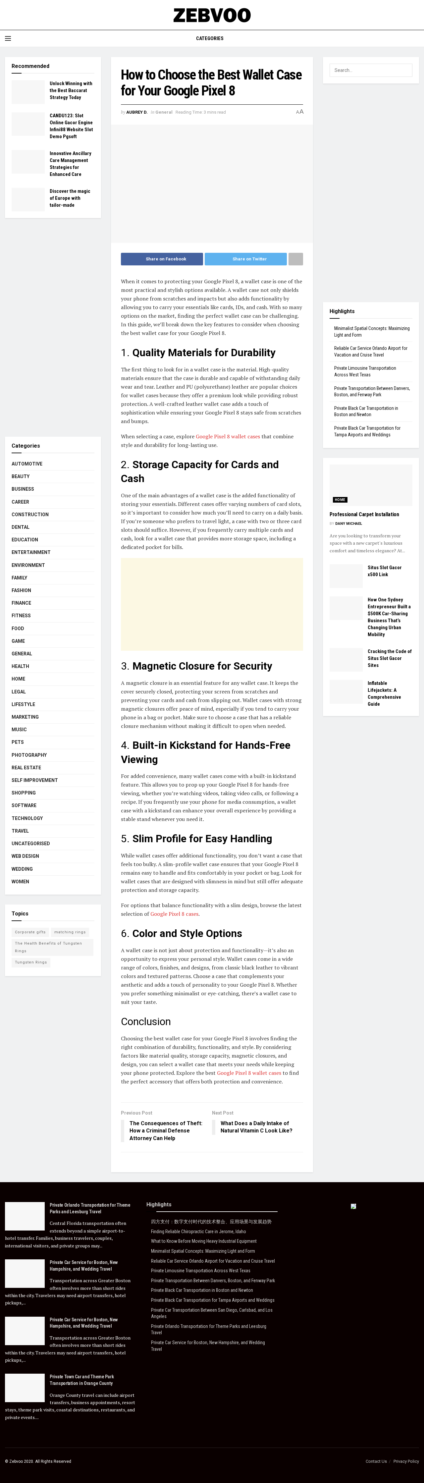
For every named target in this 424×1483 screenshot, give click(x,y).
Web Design (25, 856)
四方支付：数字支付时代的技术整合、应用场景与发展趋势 (211, 1221)
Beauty (20, 476)
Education (25, 539)
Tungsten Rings (31, 962)
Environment (28, 565)
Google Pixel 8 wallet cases (228, 436)
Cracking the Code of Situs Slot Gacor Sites (390, 658)
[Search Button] (405, 70)
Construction (30, 514)
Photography (29, 755)
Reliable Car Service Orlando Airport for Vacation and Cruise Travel (213, 1261)
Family (19, 577)
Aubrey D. (137, 112)
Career (20, 502)
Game (18, 641)
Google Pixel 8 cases (174, 913)
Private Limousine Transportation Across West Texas (200, 1270)
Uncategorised (31, 843)
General (164, 112)
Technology (27, 818)
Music (19, 729)
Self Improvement (35, 780)
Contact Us (376, 1461)
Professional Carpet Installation (364, 514)
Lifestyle (23, 704)
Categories (210, 38)
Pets (18, 742)
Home (18, 679)
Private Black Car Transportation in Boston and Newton (202, 1290)
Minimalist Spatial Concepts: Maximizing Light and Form (203, 1251)
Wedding (22, 869)
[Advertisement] (212, 604)
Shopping (24, 793)
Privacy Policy (406, 1461)
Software (24, 805)
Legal (19, 691)
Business (23, 489)
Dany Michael (348, 524)
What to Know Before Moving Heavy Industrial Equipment (204, 1241)
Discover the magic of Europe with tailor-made (70, 198)
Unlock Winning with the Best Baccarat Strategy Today (71, 90)
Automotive (27, 464)
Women (20, 881)
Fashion (21, 590)
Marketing (25, 717)
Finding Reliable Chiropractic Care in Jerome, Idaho (198, 1231)
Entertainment (31, 552)
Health (20, 666)
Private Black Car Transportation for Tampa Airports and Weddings (213, 1300)
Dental (20, 527)
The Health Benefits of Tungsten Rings (48, 947)
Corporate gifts (30, 932)
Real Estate (26, 767)
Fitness (21, 615)
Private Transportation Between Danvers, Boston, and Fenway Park (213, 1280)
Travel (20, 831)
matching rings (70, 932)
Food (18, 628)
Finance (21, 603)
